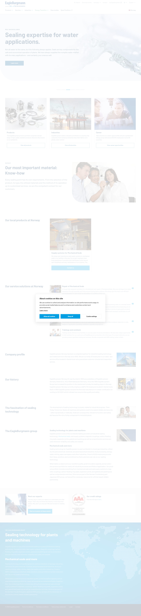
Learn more (44, 310)
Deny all (70, 316)
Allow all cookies (49, 316)
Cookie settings (91, 316)
